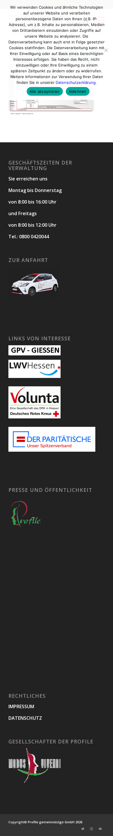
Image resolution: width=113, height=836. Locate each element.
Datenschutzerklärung (76, 82)
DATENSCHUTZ (25, 718)
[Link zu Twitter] (83, 828)
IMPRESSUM (21, 706)
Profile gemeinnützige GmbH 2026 (55, 822)
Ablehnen (78, 91)
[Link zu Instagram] (91, 828)
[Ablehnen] (106, 50)
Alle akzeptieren (45, 91)
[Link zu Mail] (100, 828)
